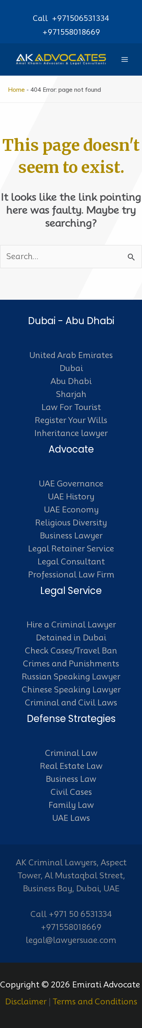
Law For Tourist (71, 407)
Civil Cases (71, 792)
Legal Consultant (71, 561)
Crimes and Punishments (71, 663)
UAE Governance (71, 483)
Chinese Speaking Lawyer (71, 689)
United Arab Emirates (71, 355)
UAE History (71, 496)
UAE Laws (71, 818)
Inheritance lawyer (71, 433)
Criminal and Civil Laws (71, 702)
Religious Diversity (71, 522)
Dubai (71, 368)
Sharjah (71, 394)
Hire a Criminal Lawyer (71, 624)
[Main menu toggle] (124, 59)
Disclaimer (26, 1001)
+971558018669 (71, 32)
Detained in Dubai (71, 637)
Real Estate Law (71, 766)
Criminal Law (71, 753)
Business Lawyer (71, 535)
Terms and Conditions (94, 1001)
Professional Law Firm (71, 574)
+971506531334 (80, 18)
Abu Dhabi (71, 381)
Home (16, 89)
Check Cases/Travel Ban (71, 650)
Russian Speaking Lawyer (71, 676)
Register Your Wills (71, 420)
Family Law (71, 805)
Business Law (71, 779)
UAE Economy (71, 509)
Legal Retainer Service (71, 548)
